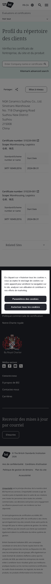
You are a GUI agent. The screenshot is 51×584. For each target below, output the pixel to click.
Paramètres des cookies (25, 299)
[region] (25, 292)
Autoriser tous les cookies (25, 307)
